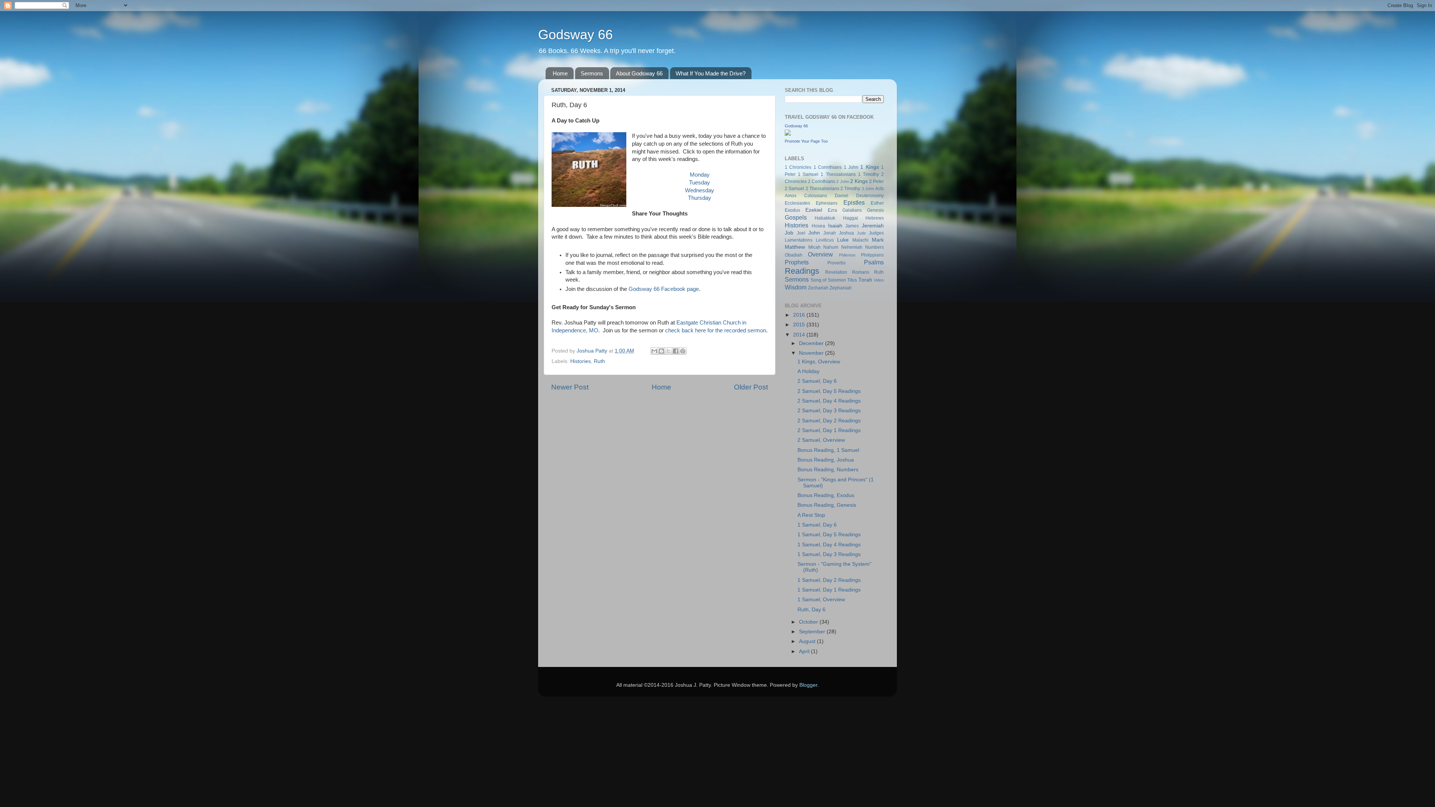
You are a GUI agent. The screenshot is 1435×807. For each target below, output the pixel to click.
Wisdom (795, 287)
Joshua (846, 233)
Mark (878, 240)
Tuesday (699, 183)
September (813, 631)
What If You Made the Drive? (711, 73)
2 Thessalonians (822, 188)
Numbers (874, 247)
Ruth (599, 361)
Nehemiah (851, 247)
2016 (799, 315)
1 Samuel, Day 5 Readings (829, 534)
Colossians (815, 195)
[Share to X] (668, 351)
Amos (790, 195)
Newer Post (570, 387)
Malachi (860, 240)
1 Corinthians (828, 167)
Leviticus (825, 240)
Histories (580, 361)
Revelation (836, 272)
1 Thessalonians (838, 174)
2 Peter (876, 181)
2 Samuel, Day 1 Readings (829, 430)
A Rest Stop (811, 515)
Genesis (875, 210)
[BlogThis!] (661, 351)
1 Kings (869, 167)
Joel (801, 233)
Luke (843, 240)
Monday (700, 175)
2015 (799, 325)
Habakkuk (825, 218)
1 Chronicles (798, 167)
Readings (802, 271)
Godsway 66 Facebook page (664, 289)
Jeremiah (873, 226)
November (812, 353)
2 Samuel (794, 188)
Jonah (829, 233)
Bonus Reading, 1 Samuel (828, 450)
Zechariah (818, 288)
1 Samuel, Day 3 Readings (829, 554)
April (805, 651)
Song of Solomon (828, 280)
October (809, 622)
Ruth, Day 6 (811, 609)
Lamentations (798, 240)
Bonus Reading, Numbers (827, 469)
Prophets (797, 262)
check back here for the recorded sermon (715, 330)
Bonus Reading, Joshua (825, 460)
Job (789, 233)
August (808, 641)
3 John (868, 188)
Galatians (852, 210)
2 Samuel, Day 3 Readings (829, 410)
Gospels (796, 217)
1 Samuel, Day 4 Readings (829, 544)
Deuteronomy (870, 195)
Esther (877, 203)
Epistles (854, 202)
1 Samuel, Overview (821, 599)
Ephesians (826, 203)
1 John (851, 167)
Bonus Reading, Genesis (826, 505)
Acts (879, 188)
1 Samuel (808, 174)
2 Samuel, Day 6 (817, 381)
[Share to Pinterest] (682, 351)
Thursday (699, 198)
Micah (814, 247)
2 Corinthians (821, 181)
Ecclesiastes (797, 203)
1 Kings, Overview (818, 361)
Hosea (818, 226)
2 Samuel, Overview (821, 440)
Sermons (592, 73)
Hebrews (874, 218)
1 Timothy (868, 174)
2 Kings (859, 181)
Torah (865, 280)
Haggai (850, 218)
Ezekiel (813, 210)
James (852, 226)
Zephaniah (841, 288)
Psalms (874, 262)
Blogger (808, 685)
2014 (799, 335)
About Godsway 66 (639, 73)
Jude (861, 233)
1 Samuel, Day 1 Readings (829, 590)
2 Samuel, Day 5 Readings (829, 391)
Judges (876, 233)
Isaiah (835, 226)
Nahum (830, 247)
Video (879, 280)
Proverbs (836, 263)
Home (560, 73)
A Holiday (808, 371)
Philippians (872, 255)
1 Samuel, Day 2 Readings (829, 580)
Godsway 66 (575, 34)
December (812, 343)
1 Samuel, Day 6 (817, 525)
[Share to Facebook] (675, 351)
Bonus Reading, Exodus (825, 495)
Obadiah (793, 255)
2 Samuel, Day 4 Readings (829, 401)
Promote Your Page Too (806, 141)
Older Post (751, 387)
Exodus (792, 210)
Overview (820, 254)
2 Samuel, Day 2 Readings (829, 420)
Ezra (832, 210)
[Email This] (654, 351)
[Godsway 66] (788, 134)
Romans (860, 272)
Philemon (847, 255)
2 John (842, 181)
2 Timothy (850, 188)
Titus (852, 280)
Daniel (841, 195)
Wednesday (699, 190)
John (814, 233)
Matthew (795, 247)
